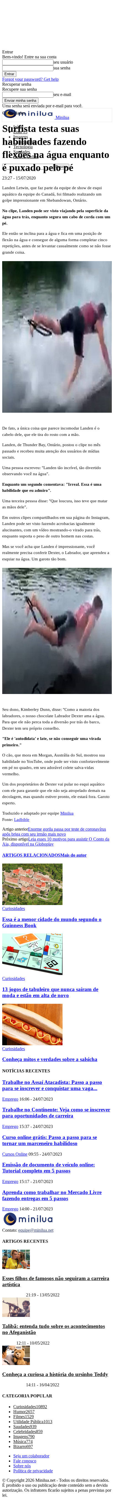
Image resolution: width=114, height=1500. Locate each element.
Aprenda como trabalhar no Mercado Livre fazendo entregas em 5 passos (52, 1195)
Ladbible (21, 819)
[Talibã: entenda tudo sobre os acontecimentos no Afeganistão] (16, 1315)
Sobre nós (22, 1465)
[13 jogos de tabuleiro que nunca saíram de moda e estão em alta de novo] (32, 973)
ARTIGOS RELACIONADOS (31, 855)
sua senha (61, 68)
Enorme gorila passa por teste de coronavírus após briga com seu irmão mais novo (54, 831)
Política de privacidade (33, 1470)
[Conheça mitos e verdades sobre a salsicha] (32, 1043)
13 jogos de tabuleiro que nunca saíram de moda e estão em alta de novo (50, 992)
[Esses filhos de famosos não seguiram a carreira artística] (16, 1267)
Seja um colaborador (31, 1456)
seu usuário (63, 62)
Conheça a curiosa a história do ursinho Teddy (55, 1374)
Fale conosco (24, 1461)
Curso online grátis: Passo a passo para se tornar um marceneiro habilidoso (49, 1140)
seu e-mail (62, 94)
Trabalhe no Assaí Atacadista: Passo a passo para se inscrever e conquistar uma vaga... (52, 1085)
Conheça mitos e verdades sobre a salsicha (49, 1059)
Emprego (10, 1099)
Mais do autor (73, 855)
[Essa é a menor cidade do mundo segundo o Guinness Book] (32, 903)
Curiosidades (13, 908)
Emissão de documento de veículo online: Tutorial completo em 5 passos (48, 1168)
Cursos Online (14, 1154)
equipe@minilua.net (35, 1230)
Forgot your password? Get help (30, 79)
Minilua (67, 813)
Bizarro (8, 1343)
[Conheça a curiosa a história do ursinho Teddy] (16, 1363)
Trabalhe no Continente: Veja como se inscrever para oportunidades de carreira (56, 1113)
